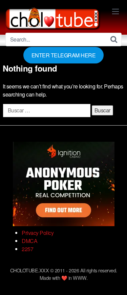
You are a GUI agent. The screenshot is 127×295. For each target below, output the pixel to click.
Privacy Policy (38, 233)
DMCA (29, 241)
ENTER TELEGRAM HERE (63, 55)
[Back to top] (115, 280)
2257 (27, 249)
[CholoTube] (52, 17)
